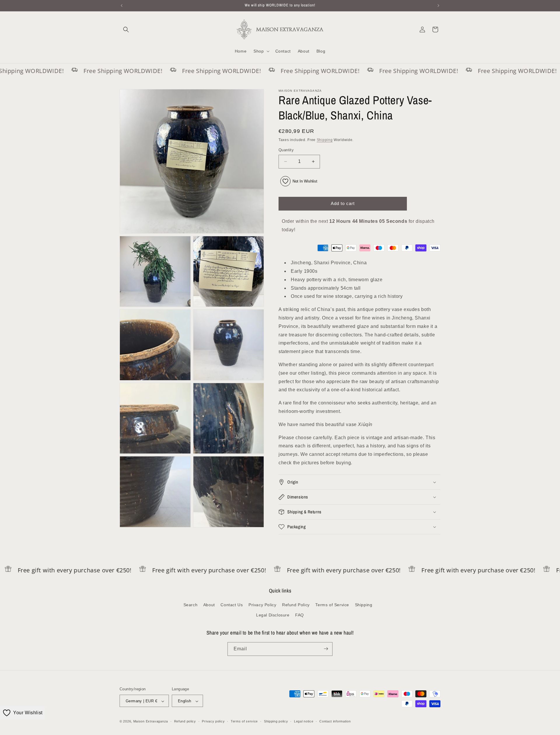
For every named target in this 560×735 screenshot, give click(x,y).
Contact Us (231, 604)
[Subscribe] (325, 649)
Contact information (335, 721)
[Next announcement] (438, 5)
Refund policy (185, 721)
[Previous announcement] (121, 5)
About (209, 604)
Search (190, 604)
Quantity (286, 150)
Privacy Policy (262, 604)
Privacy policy (213, 721)
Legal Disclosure (273, 615)
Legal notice (303, 721)
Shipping (325, 140)
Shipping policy (276, 721)
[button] (126, 29)
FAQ (299, 615)
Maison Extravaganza (150, 721)
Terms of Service (332, 604)
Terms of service (244, 721)
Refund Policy (296, 604)
